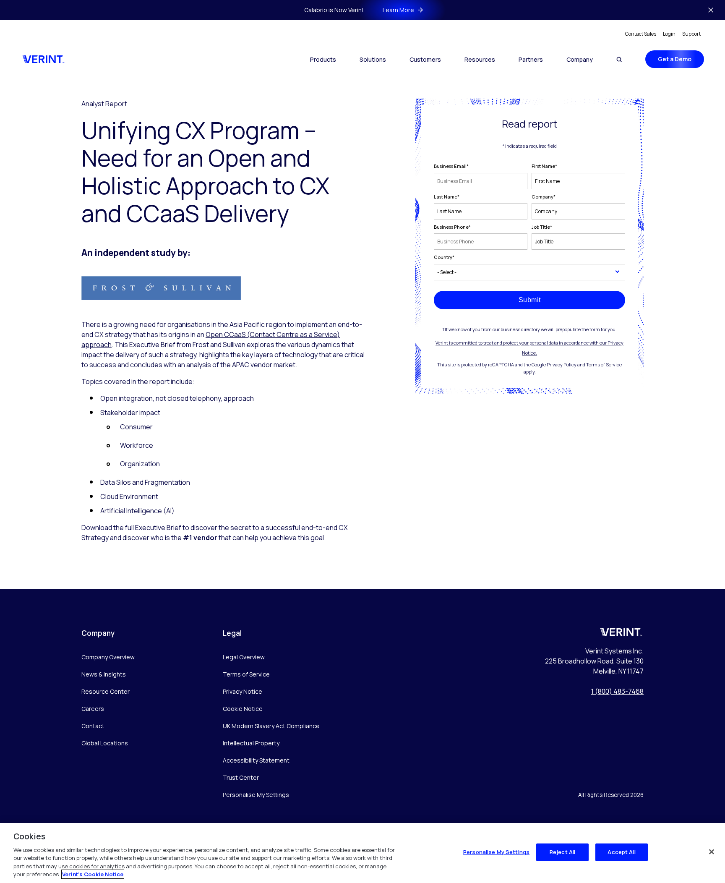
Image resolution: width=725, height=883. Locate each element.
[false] (711, 852)
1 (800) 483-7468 (617, 691)
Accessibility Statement (256, 760)
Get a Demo (674, 59)
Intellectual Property (251, 743)
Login (669, 33)
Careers (92, 709)
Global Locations (104, 743)
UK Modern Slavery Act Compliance (271, 726)
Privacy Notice (242, 691)
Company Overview (108, 657)
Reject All (562, 852)
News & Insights (103, 674)
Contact (92, 726)
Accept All (621, 852)
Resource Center (105, 691)
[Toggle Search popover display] (619, 59)
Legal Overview (244, 657)
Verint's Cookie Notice (92, 874)
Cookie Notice (243, 709)
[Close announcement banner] (711, 10)
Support (691, 33)
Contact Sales (640, 33)
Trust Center (241, 777)
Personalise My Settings (256, 795)
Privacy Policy (561, 364)
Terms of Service (604, 364)
